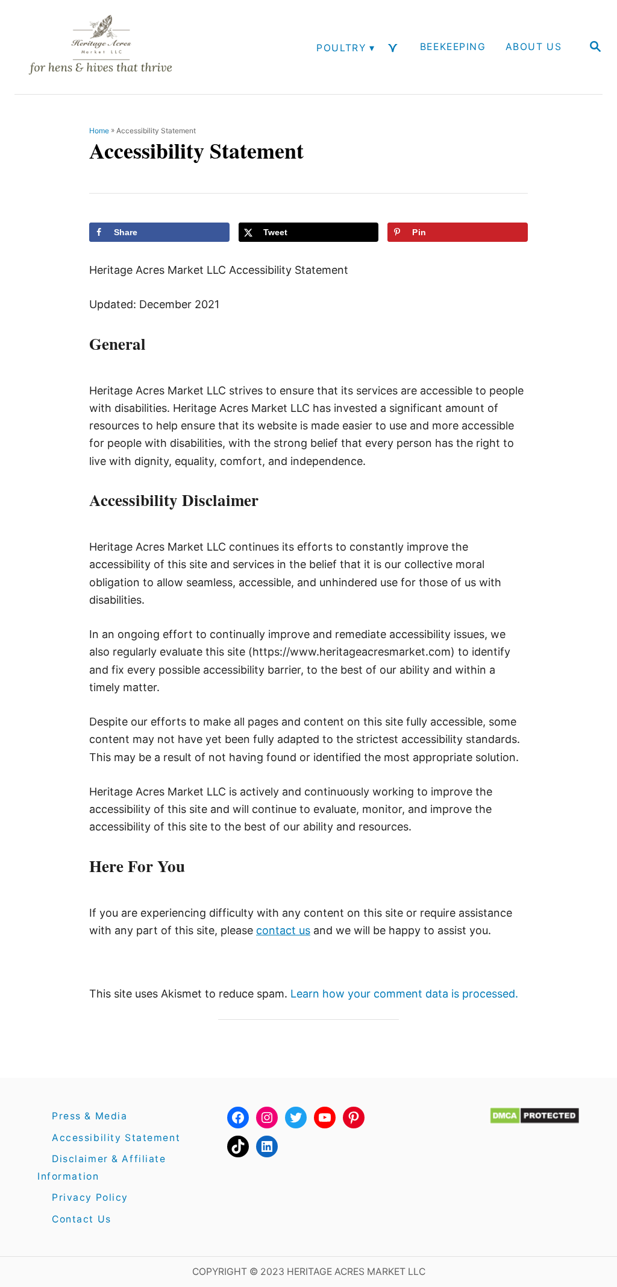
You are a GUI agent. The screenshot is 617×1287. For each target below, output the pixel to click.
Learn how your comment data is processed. (404, 993)
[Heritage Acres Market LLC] (114, 47)
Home (99, 130)
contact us (283, 930)
